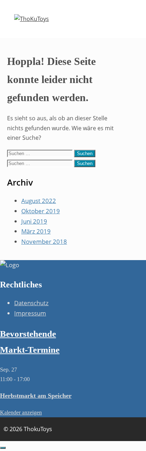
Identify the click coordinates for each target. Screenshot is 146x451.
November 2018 (44, 241)
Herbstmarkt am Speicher (36, 395)
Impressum (30, 313)
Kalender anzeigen (21, 412)
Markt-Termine (30, 349)
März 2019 (36, 231)
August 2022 (38, 201)
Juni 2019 (34, 221)
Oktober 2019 (40, 211)
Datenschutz (31, 303)
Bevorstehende (28, 334)
